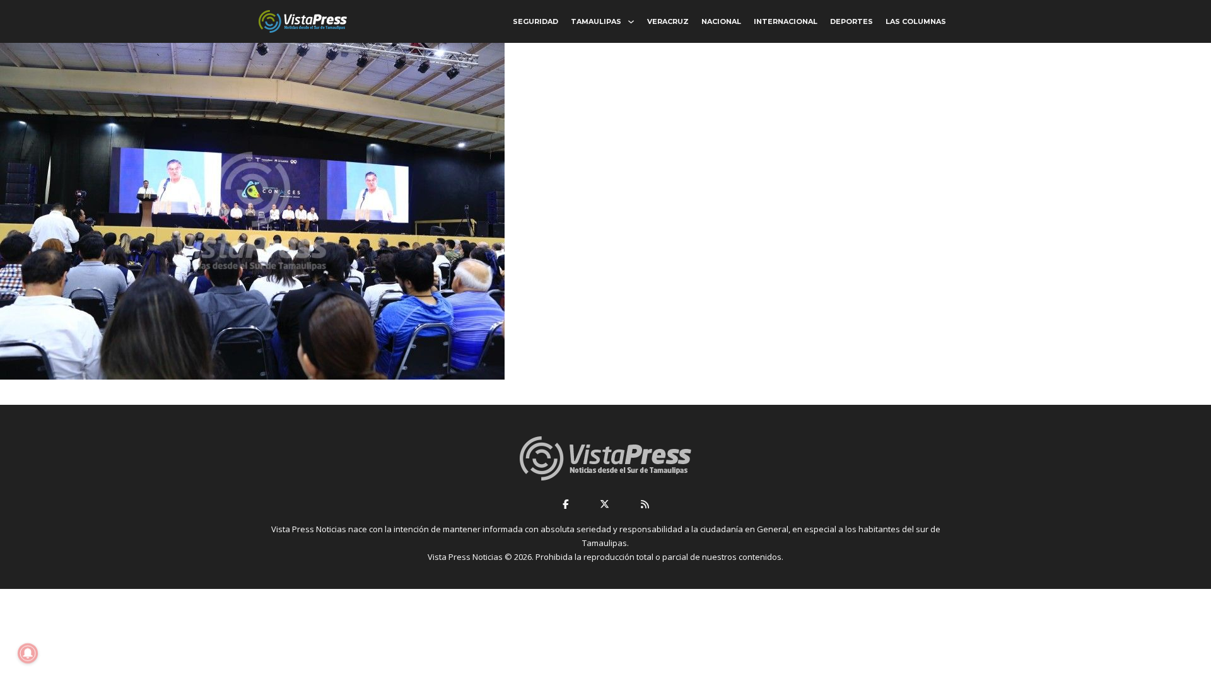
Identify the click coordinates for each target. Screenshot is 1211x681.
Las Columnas (916, 21)
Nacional (721, 21)
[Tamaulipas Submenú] (631, 21)
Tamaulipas (596, 21)
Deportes (851, 21)
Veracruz (668, 21)
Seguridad (535, 21)
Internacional (785, 21)
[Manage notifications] (28, 653)
